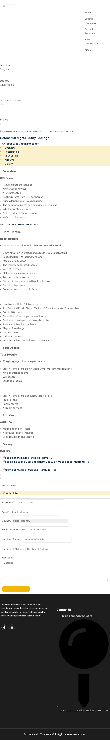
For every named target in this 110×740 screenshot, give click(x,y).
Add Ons (9, 160)
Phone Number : (11, 529)
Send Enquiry (16, 589)
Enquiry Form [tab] (10, 493)
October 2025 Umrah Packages (20, 143)
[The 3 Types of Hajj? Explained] (46, 462)
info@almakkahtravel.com (22, 224)
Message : (7, 557)
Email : (6, 512)
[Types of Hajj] (29, 470)
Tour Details (11, 155)
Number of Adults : (12, 539)
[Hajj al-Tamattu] (27, 458)
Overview (10, 147)
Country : (7, 521)
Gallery (9, 164)
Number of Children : (13, 549)
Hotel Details (12, 151)
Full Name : (8, 502)
